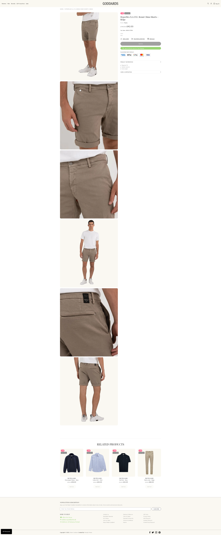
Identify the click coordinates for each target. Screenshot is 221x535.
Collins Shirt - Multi (97, 480)
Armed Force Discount (149, 522)
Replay (126, 22)
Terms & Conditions (128, 520)
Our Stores (106, 518)
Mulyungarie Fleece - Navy (71, 480)
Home (61, 9)
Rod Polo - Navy (123, 480)
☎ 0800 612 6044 (66, 517)
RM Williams (72, 478)
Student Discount (147, 520)
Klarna (124, 522)
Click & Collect (126, 516)
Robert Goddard (110, 3)
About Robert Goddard (108, 522)
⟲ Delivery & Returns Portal (70, 522)
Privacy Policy (146, 516)
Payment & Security (128, 518)
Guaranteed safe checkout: (127, 52)
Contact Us (106, 514)
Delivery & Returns (128, 514)
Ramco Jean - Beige (149, 480)
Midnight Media (88, 532)
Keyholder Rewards (108, 516)
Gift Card (145, 514)
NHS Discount (146, 518)
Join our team (106, 520)
